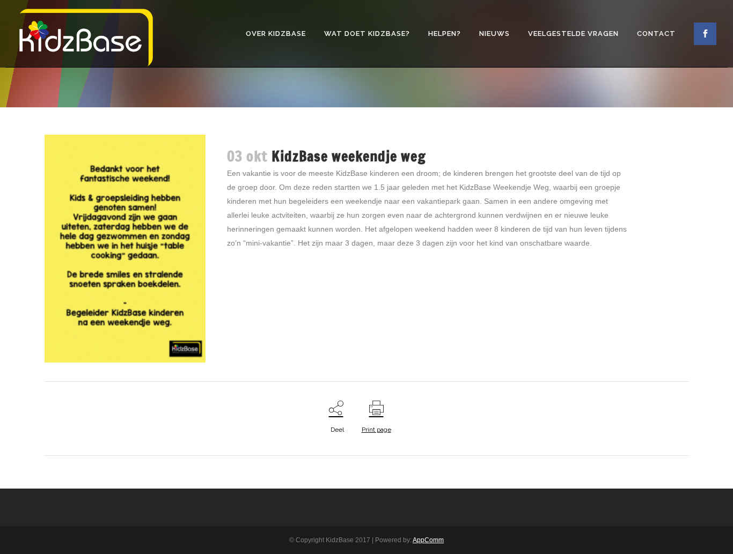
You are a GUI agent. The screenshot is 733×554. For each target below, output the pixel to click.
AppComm (428, 540)
